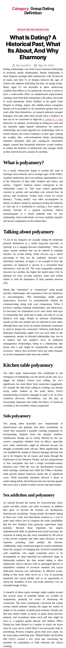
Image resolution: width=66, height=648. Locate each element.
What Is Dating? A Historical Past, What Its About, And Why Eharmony (33, 47)
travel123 (25, 65)
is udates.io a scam (53, 119)
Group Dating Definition (33, 29)
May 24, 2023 (46, 65)
